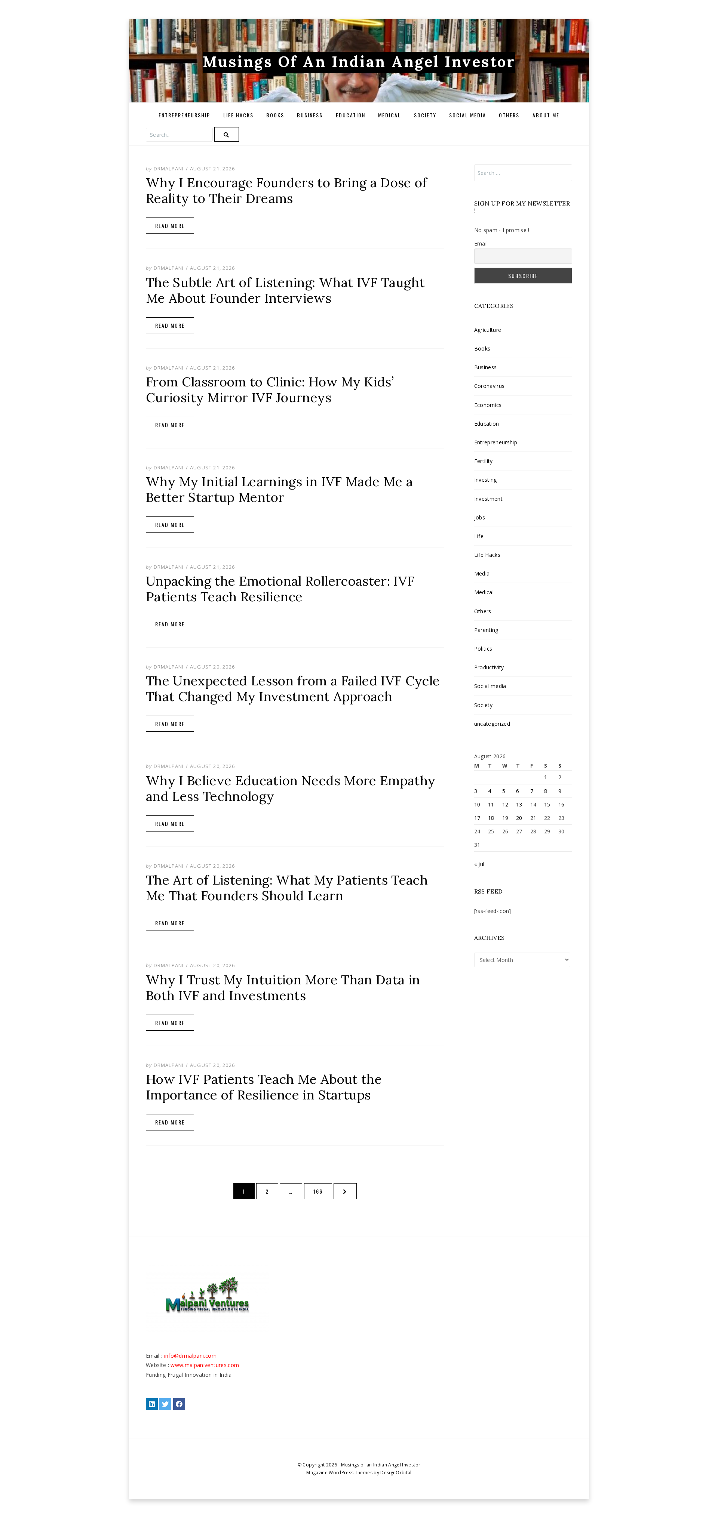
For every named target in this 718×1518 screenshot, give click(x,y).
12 (505, 804)
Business (310, 115)
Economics (488, 404)
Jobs (479, 517)
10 (477, 804)
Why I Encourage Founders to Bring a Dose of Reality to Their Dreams (286, 190)
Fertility (483, 461)
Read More (170, 225)
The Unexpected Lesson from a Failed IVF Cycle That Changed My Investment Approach (293, 688)
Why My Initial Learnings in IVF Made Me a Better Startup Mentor (279, 489)
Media (482, 573)
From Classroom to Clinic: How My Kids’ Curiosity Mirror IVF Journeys (270, 389)
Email (481, 243)
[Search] (226, 134)
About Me (546, 115)
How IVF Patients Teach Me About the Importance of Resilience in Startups (264, 1087)
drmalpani (169, 168)
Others (509, 115)
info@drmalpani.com (190, 1355)
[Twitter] (165, 1404)
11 (491, 804)
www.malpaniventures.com (205, 1365)
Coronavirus (489, 385)
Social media (467, 115)
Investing (485, 479)
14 (533, 804)
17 (477, 817)
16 (561, 804)
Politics (483, 648)
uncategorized (492, 723)
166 (319, 1191)
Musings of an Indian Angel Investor (359, 61)
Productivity (489, 667)
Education (350, 115)
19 (505, 817)
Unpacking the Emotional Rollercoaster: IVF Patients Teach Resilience (280, 589)
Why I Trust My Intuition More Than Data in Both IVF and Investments (283, 987)
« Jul (479, 864)
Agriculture (487, 329)
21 (533, 817)
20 (519, 817)
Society (425, 115)
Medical (389, 115)
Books (275, 115)
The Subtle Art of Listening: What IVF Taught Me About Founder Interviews (285, 290)
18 (491, 817)
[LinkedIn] (152, 1404)
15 (547, 804)
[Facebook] (179, 1404)
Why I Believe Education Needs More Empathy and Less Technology (290, 788)
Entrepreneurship (184, 115)
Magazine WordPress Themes (339, 1472)
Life (479, 536)
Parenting (486, 629)
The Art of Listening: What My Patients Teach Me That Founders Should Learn (287, 887)
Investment (488, 498)
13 (519, 804)
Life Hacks (238, 115)
